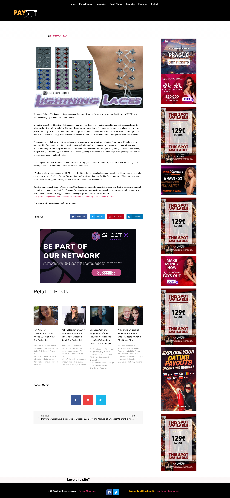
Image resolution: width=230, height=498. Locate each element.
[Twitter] (101, 400)
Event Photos (116, 4)
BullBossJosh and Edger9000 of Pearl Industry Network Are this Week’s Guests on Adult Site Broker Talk (100, 337)
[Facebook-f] (76, 400)
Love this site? (78, 480)
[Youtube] (88, 400)
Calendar (130, 4)
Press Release (86, 4)
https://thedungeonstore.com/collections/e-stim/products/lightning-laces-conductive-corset (75, 196)
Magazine (101, 4)
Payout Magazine (87, 491)
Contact (154, 4)
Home (73, 4)
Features (142, 4)
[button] (155, 4)
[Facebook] (109, 492)
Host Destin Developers (167, 491)
